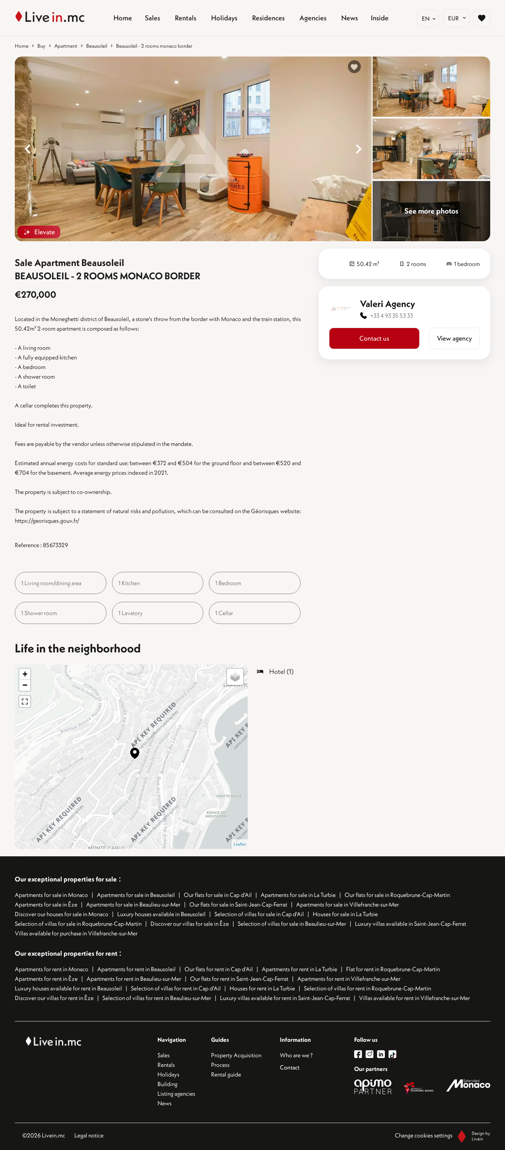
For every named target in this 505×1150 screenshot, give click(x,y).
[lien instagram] (371, 1054)
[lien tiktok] (392, 1054)
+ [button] (25, 674)
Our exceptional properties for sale (66, 879)
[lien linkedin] (383, 1054)
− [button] (25, 685)
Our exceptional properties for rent (67, 953)
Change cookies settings (424, 1135)
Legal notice (89, 1135)
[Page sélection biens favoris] (481, 18)
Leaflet (240, 844)
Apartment (65, 45)
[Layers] (235, 677)
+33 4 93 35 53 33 (391, 315)
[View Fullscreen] (24, 701)
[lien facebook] (360, 1054)
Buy (41, 45)
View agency (454, 338)
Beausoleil (96, 45)
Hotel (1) (281, 671)
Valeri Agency (387, 304)
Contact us (374, 338)
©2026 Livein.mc (43, 1135)
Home (21, 45)
